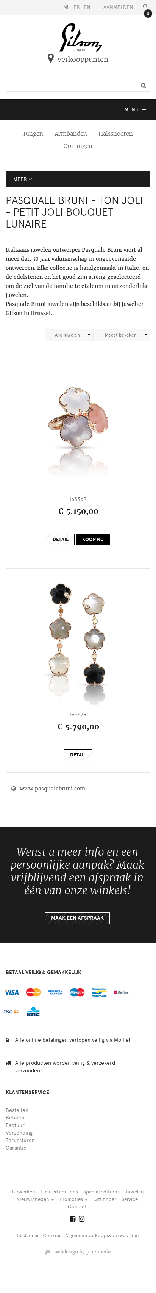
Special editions (101, 1192)
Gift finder (104, 1199)
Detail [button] (61, 540)
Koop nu (93, 540)
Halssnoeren (115, 133)
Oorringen (78, 145)
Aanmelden (118, 7)
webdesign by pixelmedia (81, 1252)
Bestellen (17, 1110)
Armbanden (71, 133)
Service (130, 1199)
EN (87, 7)
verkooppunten (83, 59)
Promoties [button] (71, 1199)
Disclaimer (27, 1235)
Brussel (41, 313)
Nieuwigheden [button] (33, 1199)
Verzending (19, 1133)
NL (66, 7)
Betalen (15, 1118)
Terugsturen (20, 1140)
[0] (143, 7)
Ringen (33, 133)
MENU (136, 111)
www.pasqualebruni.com (50, 788)
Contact (77, 1207)
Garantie (16, 1148)
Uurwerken (22, 1192)
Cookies (52, 1235)
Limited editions (59, 1192)
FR (76, 7)
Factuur (15, 1125)
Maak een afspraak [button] (77, 918)
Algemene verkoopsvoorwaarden (102, 1235)
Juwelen (134, 1192)
